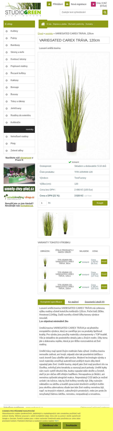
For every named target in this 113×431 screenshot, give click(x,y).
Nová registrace (78, 4)
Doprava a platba (60, 24)
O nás (49, 24)
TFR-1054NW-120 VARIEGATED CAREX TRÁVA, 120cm (65, 274)
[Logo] (22, 10)
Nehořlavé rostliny (19, 136)
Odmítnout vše (50, 425)
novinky (29, 129)
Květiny (14, 31)
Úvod (40, 33)
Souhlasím (71, 425)
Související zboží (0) (94, 302)
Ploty (13, 143)
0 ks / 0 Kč (102, 3)
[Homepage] (43, 24)
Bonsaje (15, 87)
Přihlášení (57, 4)
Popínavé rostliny (19, 66)
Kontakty (89, 24)
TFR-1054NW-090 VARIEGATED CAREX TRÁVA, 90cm (65, 261)
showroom (25, 158)
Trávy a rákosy (18, 101)
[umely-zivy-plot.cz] (19, 187)
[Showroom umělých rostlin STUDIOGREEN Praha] (19, 164)
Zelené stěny (17, 150)
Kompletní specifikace (51, 302)
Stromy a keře (17, 52)
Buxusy (14, 94)
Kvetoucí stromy (18, 59)
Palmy (14, 38)
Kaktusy (14, 80)
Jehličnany (16, 108)
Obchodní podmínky (76, 24)
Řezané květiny (18, 73)
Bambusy (15, 45)
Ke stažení (73, 302)
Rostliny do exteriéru (21, 115)
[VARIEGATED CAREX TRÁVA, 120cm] (73, 53)
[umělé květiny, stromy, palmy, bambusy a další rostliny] (19, 195)
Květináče (15, 122)
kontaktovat (27, 206)
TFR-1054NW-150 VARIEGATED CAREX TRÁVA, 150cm (65, 287)
